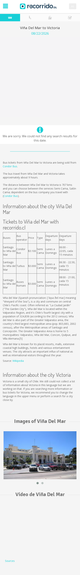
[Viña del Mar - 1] (40, 455)
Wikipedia (18, 361)
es (72, 6)
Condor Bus (10, 166)
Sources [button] (10, 561)
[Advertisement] (40, 77)
